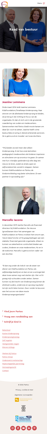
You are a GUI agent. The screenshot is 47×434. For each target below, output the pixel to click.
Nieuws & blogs (8, 347)
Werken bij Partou (9, 353)
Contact (5, 370)
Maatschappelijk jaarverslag (13, 364)
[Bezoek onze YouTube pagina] (23, 428)
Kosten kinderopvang (10, 333)
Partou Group (7, 357)
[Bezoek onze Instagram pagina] (12, 428)
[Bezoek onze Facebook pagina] (18, 428)
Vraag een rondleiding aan (18, 316)
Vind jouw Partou (13, 311)
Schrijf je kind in (12, 321)
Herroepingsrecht (9, 367)
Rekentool (6, 330)
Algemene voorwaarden (23, 395)
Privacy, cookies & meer (24, 390)
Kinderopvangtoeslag (10, 337)
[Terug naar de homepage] (3, 3)
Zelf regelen (7, 340)
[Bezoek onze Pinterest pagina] (34, 428)
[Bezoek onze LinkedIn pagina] (29, 428)
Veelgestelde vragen (10, 344)
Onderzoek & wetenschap (12, 360)
